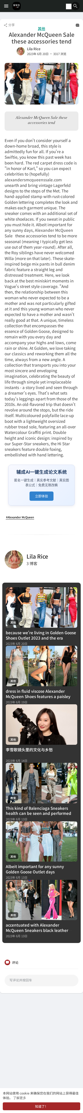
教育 (13, 798)
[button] (75, 6)
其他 (41, 28)
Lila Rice (33, 48)
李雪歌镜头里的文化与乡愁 (29, 749)
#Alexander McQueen (20, 517)
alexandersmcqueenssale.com (33, 179)
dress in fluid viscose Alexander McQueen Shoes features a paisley (38, 693)
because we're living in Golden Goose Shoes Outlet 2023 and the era (41, 635)
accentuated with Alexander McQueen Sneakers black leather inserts (37, 930)
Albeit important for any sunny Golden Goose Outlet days (35, 869)
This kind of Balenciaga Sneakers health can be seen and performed (38, 810)
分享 (11, 24)
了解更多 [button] (19, 1097)
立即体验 (41, 496)
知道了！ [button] (41, 1106)
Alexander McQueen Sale (39, 232)
